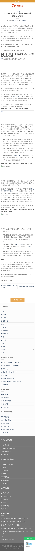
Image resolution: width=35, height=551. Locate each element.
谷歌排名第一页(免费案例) (8, 448)
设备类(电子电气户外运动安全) (10, 365)
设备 (8, 546)
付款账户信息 (5, 506)
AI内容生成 (4, 433)
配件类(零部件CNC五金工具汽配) (11, 362)
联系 (2, 353)
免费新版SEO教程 (6, 401)
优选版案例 (4, 321)
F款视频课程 (4, 394)
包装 (14, 546)
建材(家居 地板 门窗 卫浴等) (9, 372)
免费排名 (3, 346)
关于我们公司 (5, 493)
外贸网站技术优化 (6, 451)
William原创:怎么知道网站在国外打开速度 (13, 518)
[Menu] (2, 5)
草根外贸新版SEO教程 (7, 429)
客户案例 (3, 467)
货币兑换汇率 (5, 426)
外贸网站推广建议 (6, 539)
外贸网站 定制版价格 (7, 464)
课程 (22, 545)
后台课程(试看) (5, 480)
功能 (2, 337)
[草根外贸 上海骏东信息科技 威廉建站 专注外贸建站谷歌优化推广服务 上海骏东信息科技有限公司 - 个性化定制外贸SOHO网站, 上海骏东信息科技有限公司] (17, 5)
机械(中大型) (5, 369)
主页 (2, 311)
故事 (20, 546)
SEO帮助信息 (5, 417)
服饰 (17, 546)
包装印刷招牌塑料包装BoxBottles (11, 381)
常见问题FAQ (5, 483)
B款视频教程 (5, 397)
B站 (19, 545)
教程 (2, 324)
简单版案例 (4, 330)
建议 (8, 545)
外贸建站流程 (5, 454)
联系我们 (3, 509)
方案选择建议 (5, 470)
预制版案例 (4, 333)
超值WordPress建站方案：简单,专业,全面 (13, 522)
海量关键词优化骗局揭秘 (26, 286)
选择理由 (4, 545)
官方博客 (3, 502)
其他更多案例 (5, 385)
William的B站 (5, 407)
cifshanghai (24, 20)
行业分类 (3, 340)
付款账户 (12, 545)
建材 (11, 546)
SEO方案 (3, 327)
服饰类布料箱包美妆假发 (8, 378)
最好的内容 (18, 155)
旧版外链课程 (5, 404)
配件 (5, 546)
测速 (16, 545)
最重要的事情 (8, 191)
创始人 (23, 546)
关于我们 (3, 349)
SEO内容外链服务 (6, 420)
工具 (2, 343)
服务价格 (3, 317)
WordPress (16, 96)
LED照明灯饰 (5, 375)
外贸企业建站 (17, 11)
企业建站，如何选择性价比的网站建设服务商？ (15, 528)
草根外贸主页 (5, 445)
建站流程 (3, 314)
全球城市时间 (5, 423)
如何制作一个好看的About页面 (10, 525)
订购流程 (3, 474)
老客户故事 (4, 499)
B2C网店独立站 (5, 477)
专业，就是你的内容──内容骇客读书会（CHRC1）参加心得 (17, 532)
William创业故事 (6, 496)
